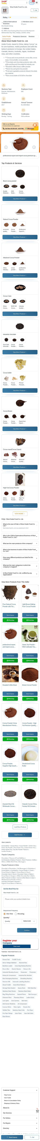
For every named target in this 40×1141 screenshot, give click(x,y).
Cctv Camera (15, 1000)
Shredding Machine (26, 978)
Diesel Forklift (7, 985)
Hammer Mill (6, 981)
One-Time (9, 914)
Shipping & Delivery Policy (11, 1103)
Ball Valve (24, 1000)
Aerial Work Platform (19, 985)
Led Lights (6, 1000)
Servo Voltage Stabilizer (10, 962)
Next (34, 147)
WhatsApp (30, 128)
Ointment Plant (7, 997)
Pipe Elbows (6, 1016)
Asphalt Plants (21, 994)
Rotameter (24, 972)
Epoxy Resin (21, 988)
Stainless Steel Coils (19, 1010)
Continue (26, 930)
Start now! (16, 946)
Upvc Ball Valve (28, 1013)
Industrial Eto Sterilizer (25, 975)
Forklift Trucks (16, 959)
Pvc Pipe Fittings (7, 1013)
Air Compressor (22, 1004)
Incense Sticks (7, 1007)
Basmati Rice (23, 962)
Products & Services (19, 36)
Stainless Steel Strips (24, 991)
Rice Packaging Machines (10, 978)
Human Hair (6, 959)
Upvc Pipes (18, 1013)
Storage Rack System (9, 988)
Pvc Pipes (30, 1010)
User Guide (7, 1097)
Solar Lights (17, 1007)
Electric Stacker (16, 969)
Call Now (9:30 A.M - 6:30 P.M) (14, 128)
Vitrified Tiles (6, 1010)
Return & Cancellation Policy (12, 1100)
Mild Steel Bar (32, 988)
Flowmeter (33, 972)
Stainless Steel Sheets (9, 991)
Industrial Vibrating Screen (10, 972)
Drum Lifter (6, 969)
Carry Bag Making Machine (23, 966)
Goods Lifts (26, 1007)
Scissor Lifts (27, 969)
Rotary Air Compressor (9, 975)
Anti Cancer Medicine (9, 1004)
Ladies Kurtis (30, 997)
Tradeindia (4, 951)
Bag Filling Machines (9, 994)
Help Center (7, 1095)
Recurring (21, 914)
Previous (5, 147)
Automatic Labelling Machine (21, 981)
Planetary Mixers (19, 997)
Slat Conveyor (32, 994)
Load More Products (20, 827)
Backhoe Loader (7, 966)
